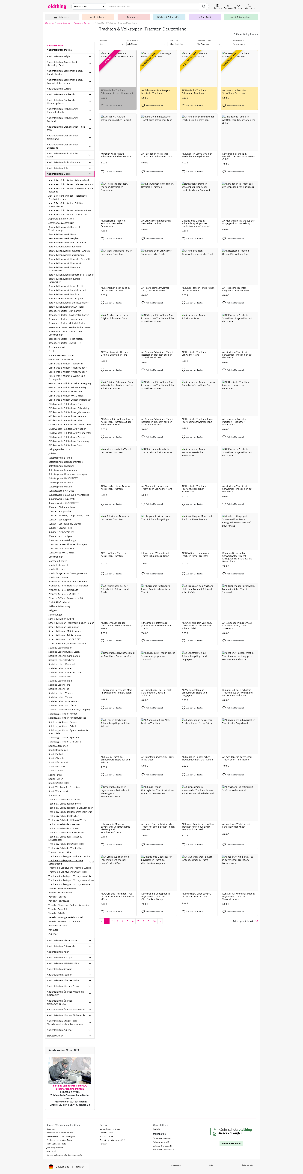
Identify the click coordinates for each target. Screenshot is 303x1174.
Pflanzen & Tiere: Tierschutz (63, 589)
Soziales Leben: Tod (58, 688)
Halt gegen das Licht (59, 449)
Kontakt (156, 1129)
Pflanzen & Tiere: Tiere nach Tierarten (68, 585)
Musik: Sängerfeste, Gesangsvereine (67, 573)
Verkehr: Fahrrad (57, 896)
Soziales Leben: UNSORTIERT (63, 701)
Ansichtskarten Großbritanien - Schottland (63, 146)
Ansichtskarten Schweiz (59, 968)
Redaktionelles (106, 1132)
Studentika (54, 795)
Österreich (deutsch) (162, 1138)
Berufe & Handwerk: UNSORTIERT (66, 306)
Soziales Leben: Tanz (59, 684)
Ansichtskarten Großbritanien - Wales (63, 155)
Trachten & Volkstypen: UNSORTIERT (67, 871)
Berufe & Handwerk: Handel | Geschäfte (69, 259)
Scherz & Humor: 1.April (61, 618)
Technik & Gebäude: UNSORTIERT (66, 843)
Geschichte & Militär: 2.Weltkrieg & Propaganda (66, 377)
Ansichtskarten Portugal (59, 957)
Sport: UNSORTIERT (58, 782)
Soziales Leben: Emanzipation (64, 655)
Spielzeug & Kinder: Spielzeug (64, 737)
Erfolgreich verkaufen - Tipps (59, 1140)
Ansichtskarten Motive (59, 173)
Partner (103, 1143)
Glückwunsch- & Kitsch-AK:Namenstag (68, 441)
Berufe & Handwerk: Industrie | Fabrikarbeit (65, 280)
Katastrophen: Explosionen (62, 469)
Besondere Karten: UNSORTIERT (65, 342)
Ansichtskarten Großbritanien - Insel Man (66, 128)
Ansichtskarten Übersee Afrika (63, 980)
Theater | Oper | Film (59, 852)
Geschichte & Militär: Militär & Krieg (67, 387)
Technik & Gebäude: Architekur (64, 799)
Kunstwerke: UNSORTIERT (62, 552)
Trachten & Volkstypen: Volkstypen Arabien (71, 880)
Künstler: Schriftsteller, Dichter (64, 523)
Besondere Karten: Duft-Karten (64, 310)
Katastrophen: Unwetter (61, 482)
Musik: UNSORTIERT (59, 577)
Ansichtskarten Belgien (59, 56)
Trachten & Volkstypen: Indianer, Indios (69, 856)
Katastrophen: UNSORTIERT (63, 478)
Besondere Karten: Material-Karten (67, 323)
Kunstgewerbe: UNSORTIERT (63, 502)
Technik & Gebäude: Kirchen (63, 828)
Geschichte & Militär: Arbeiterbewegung (69, 383)
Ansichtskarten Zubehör (59, 1029)
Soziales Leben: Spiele (60, 680)
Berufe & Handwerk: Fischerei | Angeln (69, 250)
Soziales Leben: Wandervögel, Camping (69, 709)
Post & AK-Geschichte (59, 602)
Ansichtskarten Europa (59, 88)
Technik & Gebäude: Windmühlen (66, 848)
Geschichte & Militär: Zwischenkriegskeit (69, 399)
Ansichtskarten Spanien (59, 974)
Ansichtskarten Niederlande (62, 940)
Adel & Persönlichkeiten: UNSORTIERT (68, 214)
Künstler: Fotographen (60, 511)
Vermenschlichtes (57, 925)
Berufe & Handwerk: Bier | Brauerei (67, 242)
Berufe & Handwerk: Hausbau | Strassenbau (65, 269)
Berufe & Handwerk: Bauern (63, 234)
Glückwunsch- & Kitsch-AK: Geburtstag (68, 408)
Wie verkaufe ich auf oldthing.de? (61, 1136)
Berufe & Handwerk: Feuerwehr (65, 246)
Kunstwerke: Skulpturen (61, 548)
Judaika (52, 453)
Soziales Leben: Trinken (60, 693)
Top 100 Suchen (107, 1136)
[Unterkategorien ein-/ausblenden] (90, 56)
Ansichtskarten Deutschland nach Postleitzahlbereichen (65, 81)
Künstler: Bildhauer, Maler (62, 507)
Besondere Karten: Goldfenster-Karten (68, 314)
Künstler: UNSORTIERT (60, 527)
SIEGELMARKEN (55, 1035)
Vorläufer (53, 929)
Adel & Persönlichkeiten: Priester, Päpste (69, 210)
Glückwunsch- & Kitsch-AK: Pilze (65, 420)
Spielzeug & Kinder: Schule (62, 726)
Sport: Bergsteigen (58, 749)
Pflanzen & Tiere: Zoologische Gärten (67, 598)
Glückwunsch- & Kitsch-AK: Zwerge (66, 436)
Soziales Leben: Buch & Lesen (64, 651)
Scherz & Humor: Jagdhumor (63, 626)
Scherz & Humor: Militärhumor (64, 631)
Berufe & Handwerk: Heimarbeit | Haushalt (71, 274)
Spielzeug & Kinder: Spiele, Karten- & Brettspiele (68, 732)
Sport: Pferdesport (58, 762)
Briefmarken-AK (56, 346)
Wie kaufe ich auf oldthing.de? (60, 1132)
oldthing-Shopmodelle (56, 1143)
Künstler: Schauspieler (60, 519)
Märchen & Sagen (57, 560)
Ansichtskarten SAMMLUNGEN (63, 963)
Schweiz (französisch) (162, 1145)
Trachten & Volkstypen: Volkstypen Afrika (70, 876)
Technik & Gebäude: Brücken (63, 815)
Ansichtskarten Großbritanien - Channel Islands (63, 110)
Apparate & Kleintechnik (61, 218)
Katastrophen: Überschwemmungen (67, 474)
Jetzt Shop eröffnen (55, 1147)
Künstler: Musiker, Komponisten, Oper (68, 515)
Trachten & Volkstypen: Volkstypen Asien (69, 884)
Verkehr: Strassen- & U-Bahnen (64, 921)
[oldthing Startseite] (57, 6)
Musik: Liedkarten (57, 569)
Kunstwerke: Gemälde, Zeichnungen (67, 544)
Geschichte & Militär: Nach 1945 (65, 391)
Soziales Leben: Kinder (60, 668)
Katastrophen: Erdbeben (61, 465)
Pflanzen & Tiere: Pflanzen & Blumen (67, 581)
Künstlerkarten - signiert (61, 536)
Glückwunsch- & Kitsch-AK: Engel (65, 403)
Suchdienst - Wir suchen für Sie (113, 1140)
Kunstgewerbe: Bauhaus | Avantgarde (68, 494)
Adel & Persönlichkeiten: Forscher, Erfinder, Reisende (71, 190)
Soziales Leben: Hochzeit (61, 659)
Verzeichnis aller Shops (110, 1129)
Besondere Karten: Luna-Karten (65, 319)
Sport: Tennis (55, 774)
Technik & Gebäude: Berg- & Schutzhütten (70, 807)
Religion (52, 610)
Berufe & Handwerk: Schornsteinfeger (68, 302)
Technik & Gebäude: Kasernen (64, 824)
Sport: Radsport (56, 766)
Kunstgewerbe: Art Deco (61, 490)
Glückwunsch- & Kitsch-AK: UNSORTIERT (69, 424)
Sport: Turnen (55, 778)
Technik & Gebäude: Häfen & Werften (68, 820)
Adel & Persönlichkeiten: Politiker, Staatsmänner (66, 205)
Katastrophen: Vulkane (60, 486)
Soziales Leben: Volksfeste (62, 705)
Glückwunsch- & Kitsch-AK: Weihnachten (70, 432)
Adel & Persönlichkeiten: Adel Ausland (68, 180)
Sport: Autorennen (58, 745)
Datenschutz (247, 1165)
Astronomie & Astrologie (61, 222)
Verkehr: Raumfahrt (58, 909)
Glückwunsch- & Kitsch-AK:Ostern (66, 445)
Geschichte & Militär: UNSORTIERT (66, 395)
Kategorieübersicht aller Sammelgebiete (64, 1154)
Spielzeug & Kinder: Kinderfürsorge (67, 717)
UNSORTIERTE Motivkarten (62, 888)
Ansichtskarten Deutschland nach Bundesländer (65, 72)
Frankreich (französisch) (163, 1149)
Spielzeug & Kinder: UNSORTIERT (65, 741)
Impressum (176, 1165)
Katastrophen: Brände (60, 457)
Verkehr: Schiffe (56, 913)
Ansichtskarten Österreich (61, 946)
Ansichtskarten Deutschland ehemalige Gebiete (62, 63)
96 (256, 921)
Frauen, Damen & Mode (61, 355)
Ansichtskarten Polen (58, 951)
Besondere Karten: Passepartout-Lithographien (65, 333)
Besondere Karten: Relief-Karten (65, 338)
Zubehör (52, 933)
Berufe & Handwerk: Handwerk (64, 263)
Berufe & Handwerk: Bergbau (63, 238)
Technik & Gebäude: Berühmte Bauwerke (70, 811)
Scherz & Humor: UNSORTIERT (64, 639)
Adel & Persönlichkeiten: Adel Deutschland (71, 184)
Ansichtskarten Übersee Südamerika (66, 1015)
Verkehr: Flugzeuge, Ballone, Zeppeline (69, 905)
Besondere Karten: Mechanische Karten (69, 327)
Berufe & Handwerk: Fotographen (66, 254)
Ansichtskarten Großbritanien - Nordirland (63, 137)
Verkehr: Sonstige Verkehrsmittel (65, 917)
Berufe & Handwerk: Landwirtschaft (67, 290)
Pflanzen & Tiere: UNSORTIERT (64, 593)
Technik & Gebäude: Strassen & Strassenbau (65, 838)
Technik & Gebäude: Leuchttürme (66, 832)
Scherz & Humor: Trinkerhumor (65, 635)
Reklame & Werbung (59, 606)
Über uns (51, 1129)
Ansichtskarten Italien (58, 168)
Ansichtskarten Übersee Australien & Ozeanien (65, 993)
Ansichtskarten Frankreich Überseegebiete (61, 102)
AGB (211, 1165)
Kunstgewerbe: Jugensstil (61, 498)
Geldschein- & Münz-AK (61, 359)
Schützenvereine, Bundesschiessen (67, 643)
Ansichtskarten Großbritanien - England (63, 119)
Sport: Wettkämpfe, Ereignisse (64, 787)
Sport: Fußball (55, 754)
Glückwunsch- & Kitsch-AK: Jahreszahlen (69, 412)
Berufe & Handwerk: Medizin (63, 294)
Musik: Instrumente (58, 565)
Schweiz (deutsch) (161, 1142)
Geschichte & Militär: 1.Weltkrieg (65, 363)
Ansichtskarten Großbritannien (63, 162)
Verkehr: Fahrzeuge (58, 900)
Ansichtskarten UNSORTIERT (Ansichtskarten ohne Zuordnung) (65, 1022)
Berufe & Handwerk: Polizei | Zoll (65, 298)
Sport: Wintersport (58, 791)
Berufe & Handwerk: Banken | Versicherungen (64, 228)
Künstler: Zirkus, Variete (61, 531)
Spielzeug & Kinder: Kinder (62, 713)
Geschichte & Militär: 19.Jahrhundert (67, 371)
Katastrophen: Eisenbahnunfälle (65, 461)
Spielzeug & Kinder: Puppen (63, 722)
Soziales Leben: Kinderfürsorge (64, 672)
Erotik (51, 351)
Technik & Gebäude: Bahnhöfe (64, 803)
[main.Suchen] (204, 6)
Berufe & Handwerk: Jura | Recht (65, 286)
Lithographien (55, 556)
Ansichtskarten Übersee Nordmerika (66, 1009)
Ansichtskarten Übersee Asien (63, 986)
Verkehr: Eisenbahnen (60, 892)
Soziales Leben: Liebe (59, 676)
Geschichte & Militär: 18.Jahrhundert (67, 367)
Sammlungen (55, 614)
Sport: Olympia (56, 758)
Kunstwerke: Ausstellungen (62, 540)
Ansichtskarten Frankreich (61, 94)
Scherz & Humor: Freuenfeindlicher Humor (71, 622)
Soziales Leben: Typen (60, 697)
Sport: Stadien (55, 770)
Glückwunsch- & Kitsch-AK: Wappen (67, 428)
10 (154, 921)
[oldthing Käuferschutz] (231, 1132)
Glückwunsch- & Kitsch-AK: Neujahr (67, 416)
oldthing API (52, 1151)
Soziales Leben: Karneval (61, 664)
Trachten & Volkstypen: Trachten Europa (69, 867)
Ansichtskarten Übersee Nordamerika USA (59, 1002)
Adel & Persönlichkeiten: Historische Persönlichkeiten (67, 197)
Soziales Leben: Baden (60, 647)
